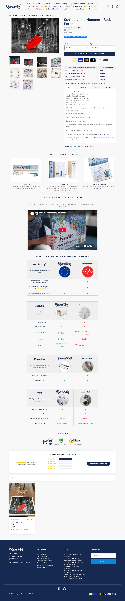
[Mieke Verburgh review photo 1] (22, 500)
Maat (66, 44)
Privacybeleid (42, 567)
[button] (68, 27)
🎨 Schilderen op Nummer (17, 15)
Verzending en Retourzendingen (43, 557)
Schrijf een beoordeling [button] (98, 464)
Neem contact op (43, 563)
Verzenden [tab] (109, 87)
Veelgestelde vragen (44, 560)
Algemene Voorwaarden (45, 565)
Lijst (91, 44)
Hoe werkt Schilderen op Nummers (89, 138)
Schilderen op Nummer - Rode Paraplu (41, 15)
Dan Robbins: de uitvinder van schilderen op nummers (74, 575)
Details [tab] (69, 87)
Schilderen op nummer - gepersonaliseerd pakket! (73, 559)
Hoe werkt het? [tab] (83, 87)
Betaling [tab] (96, 87)
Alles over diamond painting (73, 578)
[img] (15, 519)
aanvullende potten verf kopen (100, 134)
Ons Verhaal (41, 554)
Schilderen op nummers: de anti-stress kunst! (73, 563)
